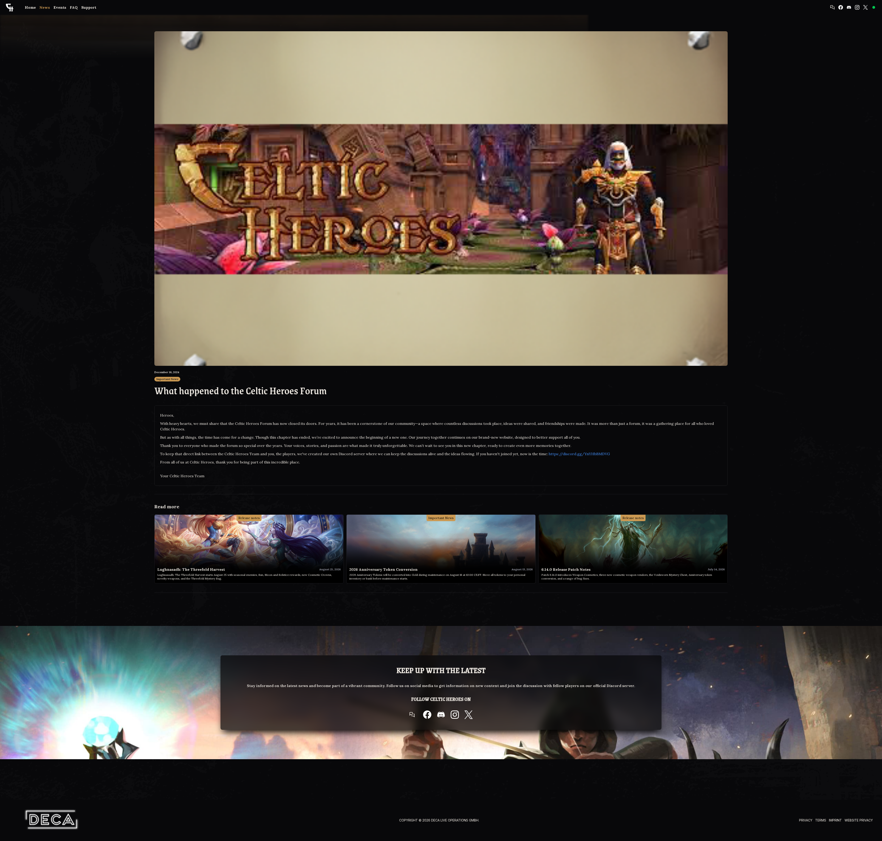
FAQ (74, 7)
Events (60, 7)
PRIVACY (805, 820)
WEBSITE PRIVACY (859, 820)
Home (30, 7)
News (45, 7)
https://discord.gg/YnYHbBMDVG (579, 454)
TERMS (820, 820)
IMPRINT (835, 820)
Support (88, 7)
